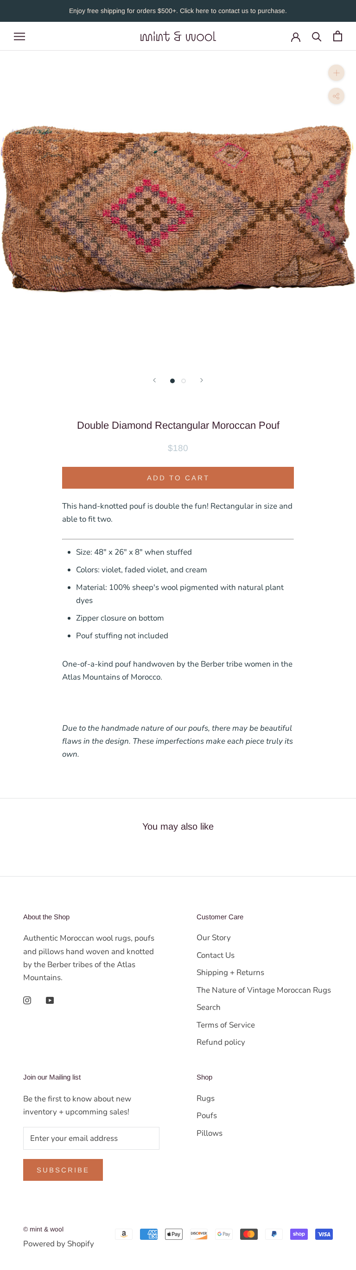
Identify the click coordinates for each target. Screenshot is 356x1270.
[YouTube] (50, 1000)
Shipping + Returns (230, 972)
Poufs (207, 1115)
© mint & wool (43, 1229)
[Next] (201, 380)
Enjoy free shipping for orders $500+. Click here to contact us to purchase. (178, 10)
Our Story (214, 937)
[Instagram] (27, 1000)
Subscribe (63, 1170)
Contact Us (216, 955)
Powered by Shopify (58, 1243)
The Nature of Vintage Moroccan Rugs (264, 990)
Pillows (209, 1133)
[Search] (317, 36)
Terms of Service (226, 1025)
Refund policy (221, 1042)
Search (209, 1007)
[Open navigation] (19, 36)
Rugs (206, 1098)
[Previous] (154, 380)
